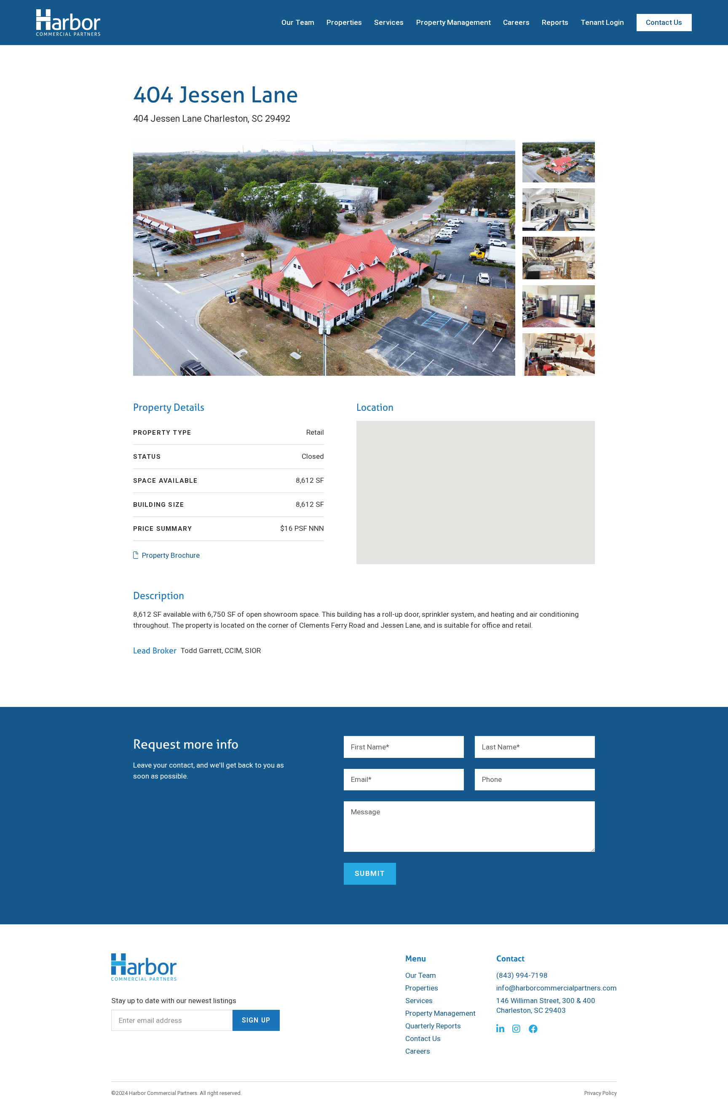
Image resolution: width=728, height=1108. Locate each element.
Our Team (297, 22)
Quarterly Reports (433, 1026)
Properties (344, 22)
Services (389, 22)
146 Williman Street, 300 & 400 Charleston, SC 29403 (545, 1005)
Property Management (453, 22)
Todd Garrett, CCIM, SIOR (221, 650)
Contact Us (664, 22)
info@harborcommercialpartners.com (556, 988)
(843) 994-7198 (522, 975)
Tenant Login (602, 22)
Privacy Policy (600, 1093)
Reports (555, 22)
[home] (68, 22)
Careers (516, 22)
